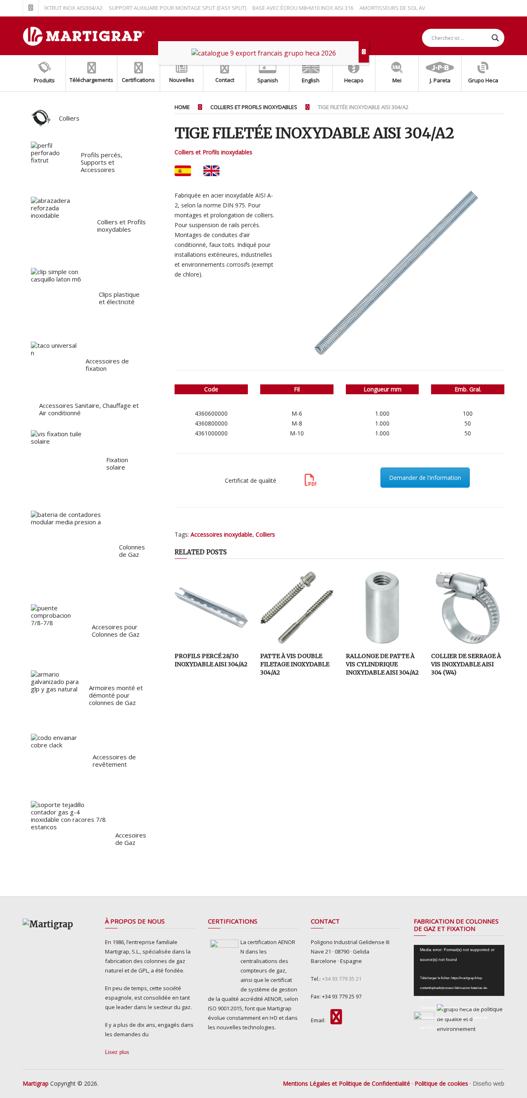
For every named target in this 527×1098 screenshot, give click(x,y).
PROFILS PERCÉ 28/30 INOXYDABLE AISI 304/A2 (211, 660)
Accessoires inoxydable (221, 534)
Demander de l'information (425, 478)
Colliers (265, 534)
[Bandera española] (183, 170)
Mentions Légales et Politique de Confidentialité (346, 1083)
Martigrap (36, 1083)
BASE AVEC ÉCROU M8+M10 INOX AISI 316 (290, 8)
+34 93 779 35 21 (341, 978)
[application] (459, 970)
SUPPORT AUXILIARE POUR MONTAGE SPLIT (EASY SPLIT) (165, 8)
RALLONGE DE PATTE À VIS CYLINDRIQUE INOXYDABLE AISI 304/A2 (382, 664)
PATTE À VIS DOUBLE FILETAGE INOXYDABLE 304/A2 (294, 664)
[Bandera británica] (211, 170)
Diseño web (488, 1083)
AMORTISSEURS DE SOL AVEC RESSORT (395, 8)
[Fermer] (364, 52)
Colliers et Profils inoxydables (213, 152)
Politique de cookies (441, 1083)
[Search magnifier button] (495, 38)
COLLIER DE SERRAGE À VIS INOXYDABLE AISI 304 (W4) (466, 664)
